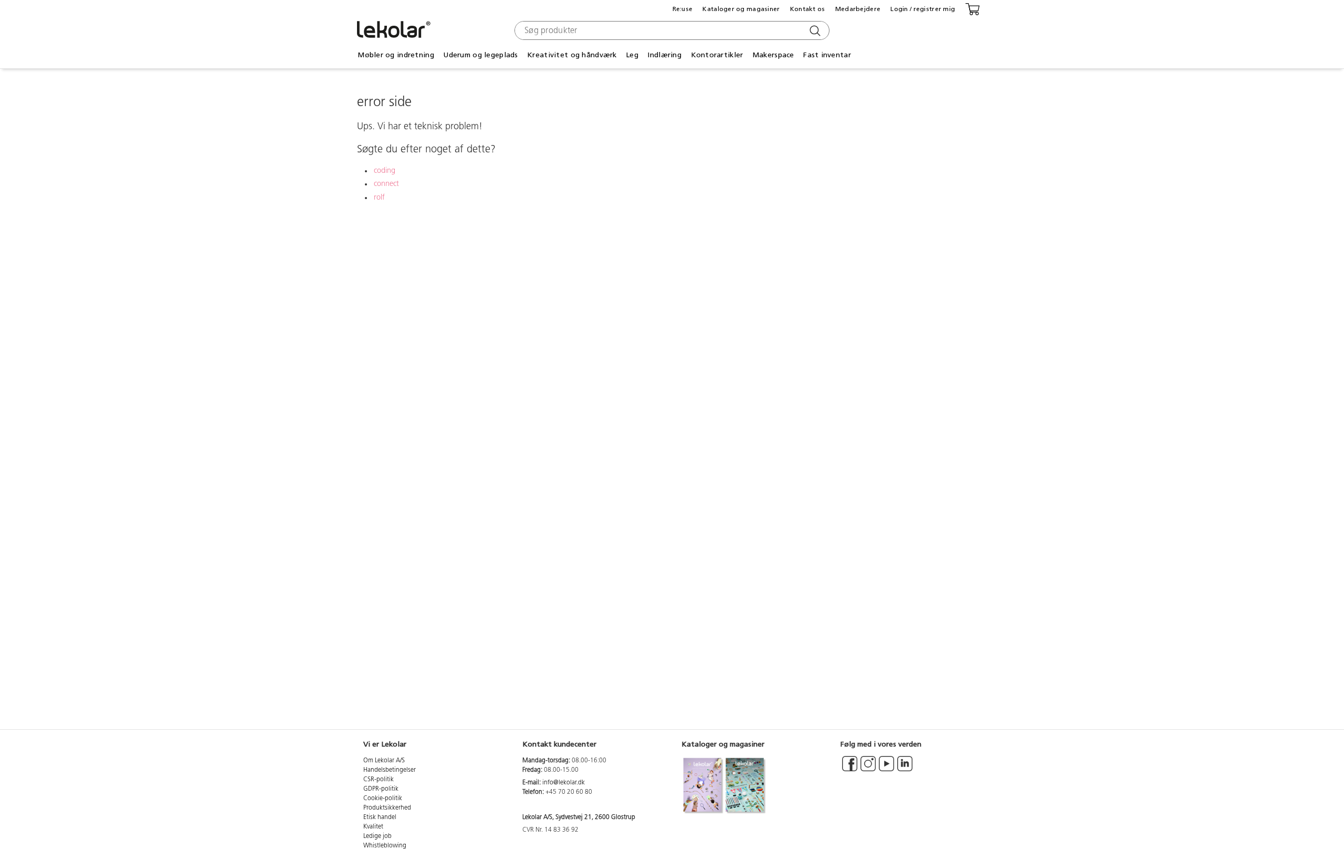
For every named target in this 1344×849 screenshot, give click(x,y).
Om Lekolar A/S (384, 761)
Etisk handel (379, 817)
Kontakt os (807, 9)
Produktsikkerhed (387, 808)
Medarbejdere (857, 9)
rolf (379, 198)
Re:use (683, 9)
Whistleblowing (384, 846)
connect (386, 184)
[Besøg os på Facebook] (849, 768)
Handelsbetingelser (389, 770)
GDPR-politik (380, 789)
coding (384, 171)
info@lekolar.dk (563, 783)
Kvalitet (373, 827)
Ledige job (377, 836)
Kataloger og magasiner (741, 9)
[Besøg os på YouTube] (886, 768)
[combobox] (670, 30)
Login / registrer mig (922, 9)
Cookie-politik (382, 798)
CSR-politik (378, 779)
